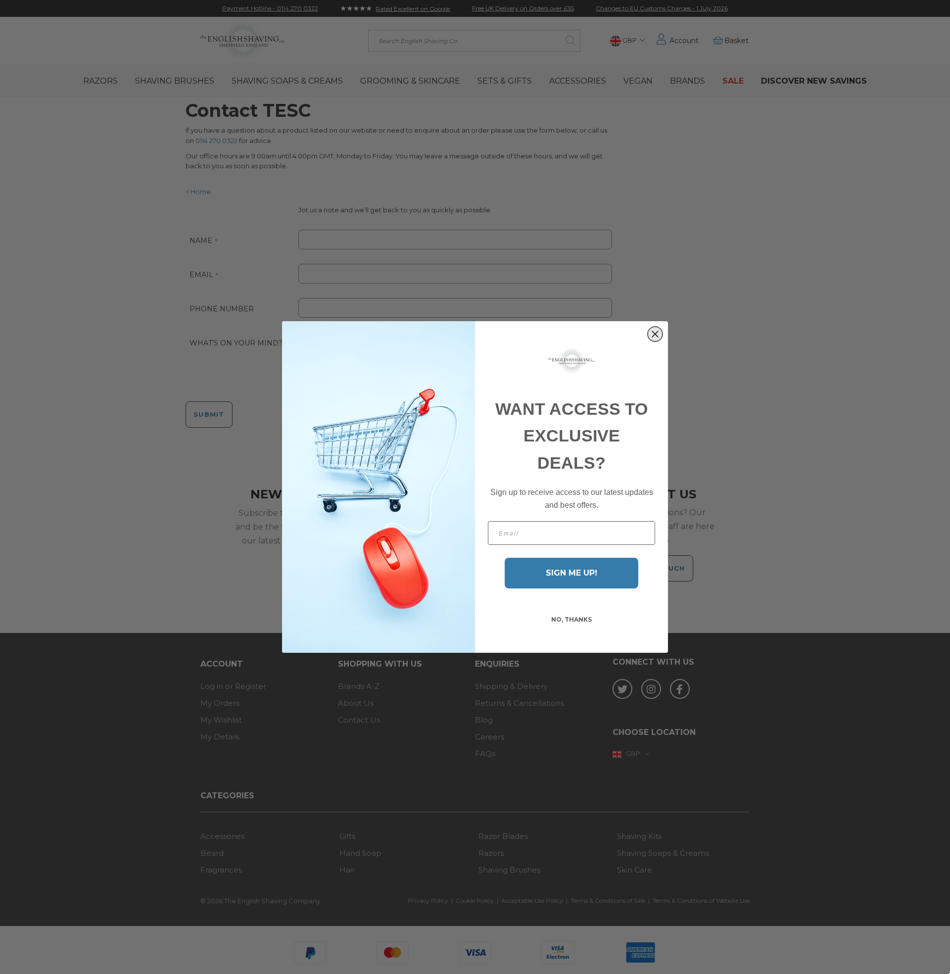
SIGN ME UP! (571, 573)
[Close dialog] (655, 334)
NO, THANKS (571, 619)
